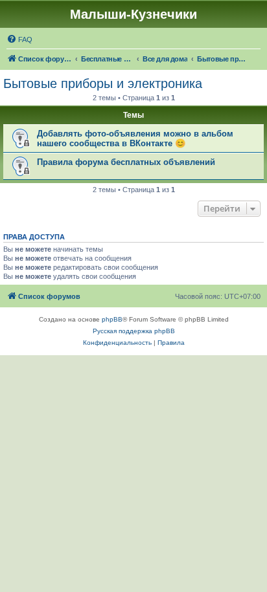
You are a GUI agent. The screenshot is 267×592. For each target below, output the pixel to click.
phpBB (112, 319)
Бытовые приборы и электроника (102, 83)
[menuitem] (19, 39)
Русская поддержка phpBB (134, 330)
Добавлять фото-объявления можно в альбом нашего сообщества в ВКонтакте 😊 (135, 138)
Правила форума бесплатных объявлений (126, 162)
